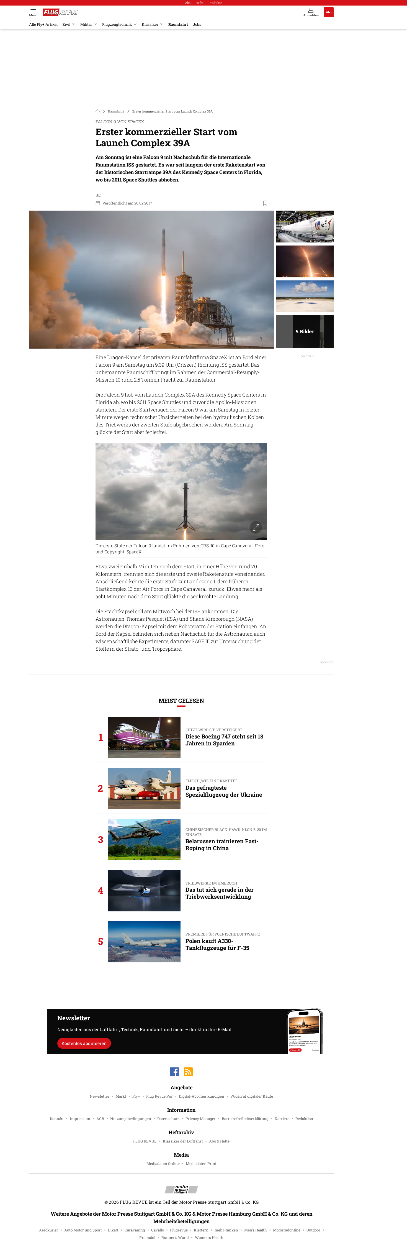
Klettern (201, 1230)
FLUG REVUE (145, 1141)
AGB (100, 1118)
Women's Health (209, 1237)
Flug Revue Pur (159, 1096)
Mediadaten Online (163, 1163)
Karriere (282, 1118)
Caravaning (135, 1230)
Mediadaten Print (201, 1163)
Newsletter (99, 1096)
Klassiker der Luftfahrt (183, 1141)
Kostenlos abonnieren (84, 1043)
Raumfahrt (178, 24)
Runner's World (175, 1237)
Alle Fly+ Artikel (43, 24)
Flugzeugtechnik (117, 24)
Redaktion (304, 1118)
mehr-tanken (226, 1230)
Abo (187, 3)
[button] (151, 280)
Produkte (215, 3)
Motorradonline (286, 1230)
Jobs (197, 24)
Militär (86, 24)
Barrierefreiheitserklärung (245, 1118)
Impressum (80, 1118)
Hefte (199, 3)
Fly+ (136, 1096)
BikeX (113, 1230)
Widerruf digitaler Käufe (251, 1096)
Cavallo (157, 1230)
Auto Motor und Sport (83, 1230)
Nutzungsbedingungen (130, 1118)
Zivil (66, 24)
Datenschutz (168, 1118)
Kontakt (57, 1118)
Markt (120, 1096)
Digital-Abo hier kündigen (201, 1096)
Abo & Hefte (219, 1141)
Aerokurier (48, 1230)
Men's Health (255, 1230)
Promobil (147, 1237)
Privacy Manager (201, 1118)
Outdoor (313, 1230)
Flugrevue (179, 1230)
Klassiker (150, 24)
